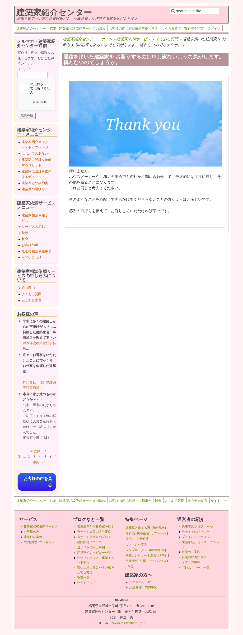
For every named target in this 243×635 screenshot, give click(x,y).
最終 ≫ (38, 462)
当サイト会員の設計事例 (94, 531)
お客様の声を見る (38, 481)
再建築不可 (156, 550)
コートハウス (157, 561)
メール (24, 68)
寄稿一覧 (83, 577)
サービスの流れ (33, 226)
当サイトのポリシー (196, 531)
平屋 (143, 561)
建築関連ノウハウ (89, 542)
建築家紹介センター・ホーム (87, 38)
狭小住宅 (143, 533)
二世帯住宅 (141, 539)
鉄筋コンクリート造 (139, 555)
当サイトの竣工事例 (91, 547)
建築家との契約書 (35, 183)
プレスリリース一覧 (196, 567)
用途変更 (132, 561)
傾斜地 (130, 533)
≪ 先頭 (35, 451)
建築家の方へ (140, 582)
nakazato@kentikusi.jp (128, 623)
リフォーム (158, 533)
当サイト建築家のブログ (94, 537)
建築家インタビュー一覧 (94, 552)
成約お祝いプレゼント (39, 542)
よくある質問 (171, 28)
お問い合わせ (32, 257)
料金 (154, 28)
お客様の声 (117, 28)
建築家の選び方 (33, 189)
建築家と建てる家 (138, 527)
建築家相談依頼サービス (41, 526)
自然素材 (158, 527)
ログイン (213, 28)
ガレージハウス (136, 544)
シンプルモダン (136, 550)
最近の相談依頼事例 (36, 251)
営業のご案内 (191, 552)
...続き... (131, 566)
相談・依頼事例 (140, 500)
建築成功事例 (33, 537)
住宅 (129, 539)
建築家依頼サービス (134, 38)
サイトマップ (86, 582)
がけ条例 (161, 555)
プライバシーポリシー (197, 537)
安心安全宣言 (194, 28)
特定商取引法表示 (194, 557)
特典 (25, 232)
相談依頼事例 (138, 28)
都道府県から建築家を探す (95, 526)
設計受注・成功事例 (143, 587)
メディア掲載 (191, 562)
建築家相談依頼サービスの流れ (82, 28)
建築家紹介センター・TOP (36, 28)
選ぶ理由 (28, 287)
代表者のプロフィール (197, 526)
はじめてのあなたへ (36, 153)
